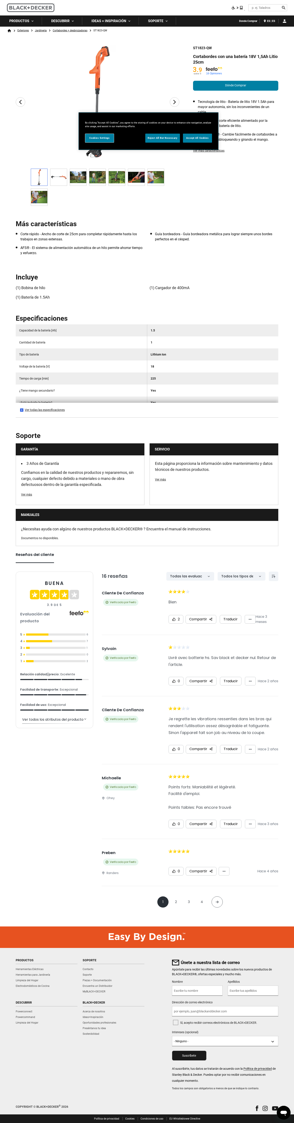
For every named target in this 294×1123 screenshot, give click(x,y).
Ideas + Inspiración (108, 21)
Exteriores (23, 30)
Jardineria (41, 30)
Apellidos (234, 981)
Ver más (26, 494)
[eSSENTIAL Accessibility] (237, 8)
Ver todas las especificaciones (45, 410)
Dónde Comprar (235, 85)
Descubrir (60, 21)
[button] (257, 1108)
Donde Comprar (248, 21)
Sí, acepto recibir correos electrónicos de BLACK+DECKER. (218, 1022)
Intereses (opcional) (185, 1032)
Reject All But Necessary (163, 137)
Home (9, 31)
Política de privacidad (257, 1068)
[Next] (174, 102)
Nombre (177, 981)
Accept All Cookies (197, 137)
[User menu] (285, 21)
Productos (19, 21)
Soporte (155, 21)
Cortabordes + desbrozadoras (70, 30)
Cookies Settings (99, 137)
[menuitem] (21, 21)
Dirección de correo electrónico (192, 1002)
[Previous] (20, 102)
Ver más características (208, 150)
